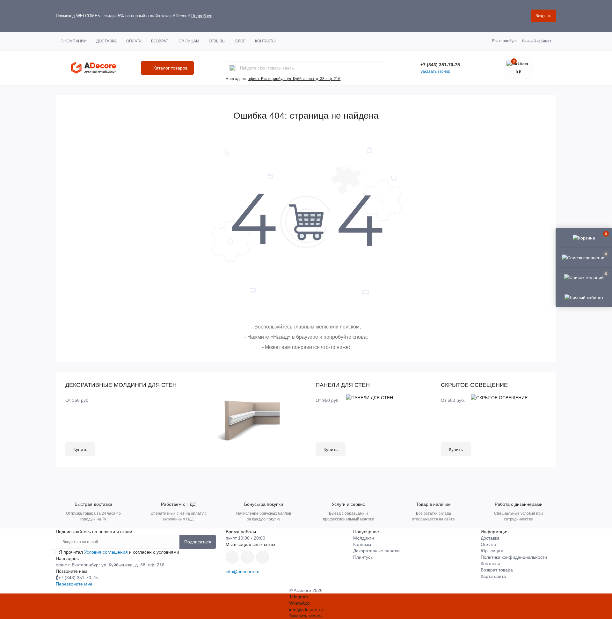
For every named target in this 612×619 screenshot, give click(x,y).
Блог (240, 41)
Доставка (106, 41)
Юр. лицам (188, 41)
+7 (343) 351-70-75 (440, 64)
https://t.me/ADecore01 (247, 557)
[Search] (233, 68)
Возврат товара (497, 569)
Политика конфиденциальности (514, 557)
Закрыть (543, 15)
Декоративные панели (376, 550)
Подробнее (201, 15)
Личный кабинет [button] (536, 41)
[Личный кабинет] (584, 297)
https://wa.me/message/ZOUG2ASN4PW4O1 (262, 557)
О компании (74, 41)
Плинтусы (363, 557)
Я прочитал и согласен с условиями (119, 552)
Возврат (159, 41)
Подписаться (197, 541)
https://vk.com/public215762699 (232, 557)
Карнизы (362, 544)
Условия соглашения (106, 552)
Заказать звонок (435, 71)
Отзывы (217, 41)
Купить (80, 449)
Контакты (265, 41)
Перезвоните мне (74, 583)
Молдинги (363, 538)
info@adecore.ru (242, 571)
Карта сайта (493, 576)
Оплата (134, 41)
